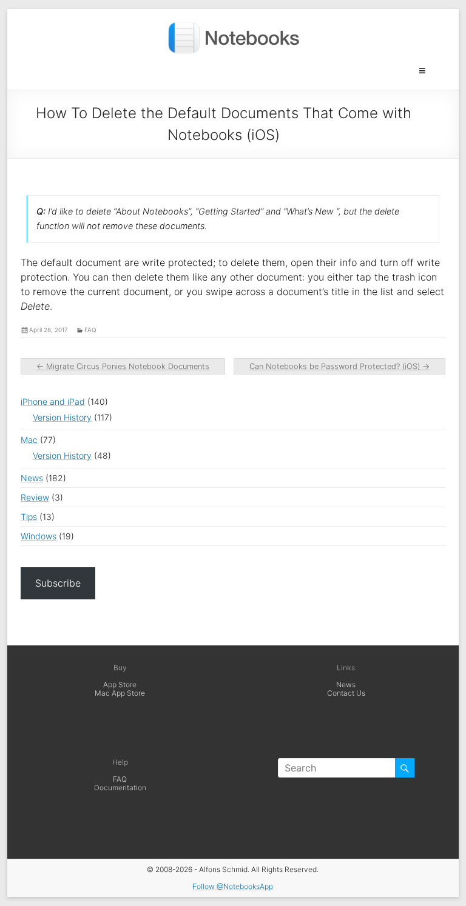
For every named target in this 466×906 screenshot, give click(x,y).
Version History (62, 417)
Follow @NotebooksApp (232, 886)
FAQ (120, 779)
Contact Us (346, 693)
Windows (38, 536)
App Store (120, 684)
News (32, 478)
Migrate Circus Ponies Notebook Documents (122, 366)
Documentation (120, 787)
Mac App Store (120, 693)
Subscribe (58, 583)
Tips (29, 516)
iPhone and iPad (53, 401)
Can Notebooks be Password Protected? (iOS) (339, 366)
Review (35, 497)
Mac (29, 440)
